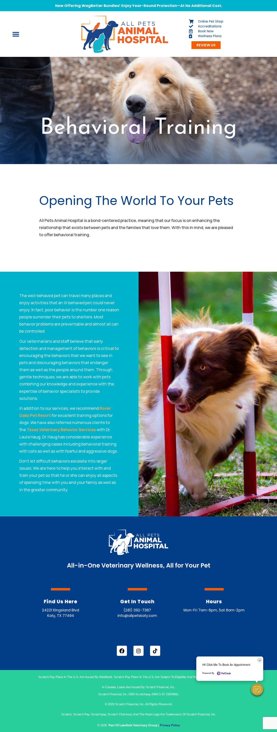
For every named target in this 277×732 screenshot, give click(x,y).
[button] (257, 689)
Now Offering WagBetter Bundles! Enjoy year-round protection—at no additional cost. (138, 5)
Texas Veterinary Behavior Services (61, 429)
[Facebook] (122, 651)
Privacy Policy (170, 725)
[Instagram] (138, 651)
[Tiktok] (155, 651)
